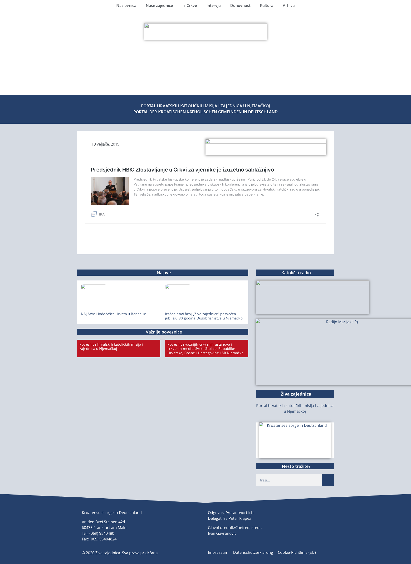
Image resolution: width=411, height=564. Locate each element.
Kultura (266, 5)
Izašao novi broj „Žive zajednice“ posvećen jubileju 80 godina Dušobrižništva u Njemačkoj (204, 315)
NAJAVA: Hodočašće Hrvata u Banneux (113, 313)
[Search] (328, 480)
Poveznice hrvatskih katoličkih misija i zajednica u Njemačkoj (111, 346)
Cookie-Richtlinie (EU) (297, 552)
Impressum (218, 552)
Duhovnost (240, 5)
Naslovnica (126, 5)
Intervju (213, 5)
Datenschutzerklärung (253, 552)
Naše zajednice (159, 5)
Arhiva (289, 5)
